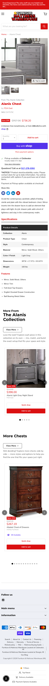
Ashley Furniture (12, 530)
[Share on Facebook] (3, 193)
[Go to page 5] (29, 419)
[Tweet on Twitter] (8, 193)
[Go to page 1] (20, 420)
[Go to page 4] (26, 419)
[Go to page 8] (27, 563)
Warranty (20, 642)
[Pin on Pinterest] (18, 193)
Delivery (10, 642)
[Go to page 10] (32, 563)
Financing (37, 639)
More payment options (24, 152)
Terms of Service (33, 642)
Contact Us (27, 639)
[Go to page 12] (36, 563)
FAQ (19, 645)
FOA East (8, 108)
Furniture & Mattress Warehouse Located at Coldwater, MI (23, 648)
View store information (12, 164)
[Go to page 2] (22, 419)
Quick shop (26, 405)
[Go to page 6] (23, 563)
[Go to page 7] (25, 563)
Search (7, 639)
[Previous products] (4, 382)
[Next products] (44, 382)
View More (11, 329)
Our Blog (24, 655)
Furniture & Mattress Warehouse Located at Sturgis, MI (23, 652)
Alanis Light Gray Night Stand (20, 395)
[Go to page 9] (30, 563)
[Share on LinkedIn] (13, 193)
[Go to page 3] (24, 419)
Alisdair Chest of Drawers (18, 527)
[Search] (44, 26)
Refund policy (10, 645)
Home (4, 34)
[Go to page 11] (34, 563)
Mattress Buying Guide (33, 645)
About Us (16, 639)
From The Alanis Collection (12, 100)
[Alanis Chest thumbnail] (5, 90)
